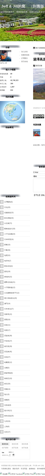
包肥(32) (7, 255)
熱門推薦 (25, 448)
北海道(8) (7, 405)
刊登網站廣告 (6, 469)
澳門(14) (7, 303)
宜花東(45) (8, 352)
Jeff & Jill (3, 63)
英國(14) (7, 389)
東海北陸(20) (9, 416)
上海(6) (6, 426)
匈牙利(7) (7, 261)
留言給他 (24, 61)
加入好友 (24, 52)
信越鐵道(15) (9, 213)
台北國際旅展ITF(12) (11, 293)
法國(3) (6, 368)
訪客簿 (3, 21)
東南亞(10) (8, 378)
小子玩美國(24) (9, 234)
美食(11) (7, 325)
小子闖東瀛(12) (9, 287)
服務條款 (32, 469)
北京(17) (7, 432)
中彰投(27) (8, 341)
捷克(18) (7, 271)
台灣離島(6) (8, 202)
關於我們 (16, 469)
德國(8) (6, 400)
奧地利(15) (8, 277)
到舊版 (38, 6)
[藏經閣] (5, 454)
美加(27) (7, 357)
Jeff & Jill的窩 (13, 6)
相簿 (2, 16)
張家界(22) (8, 314)
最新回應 (15, 444)
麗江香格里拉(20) (10, 298)
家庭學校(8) (8, 373)
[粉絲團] (1, 473)
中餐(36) (7, 250)
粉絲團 (5, 474)
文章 (2, 12)
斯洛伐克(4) (8, 266)
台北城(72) (8, 223)
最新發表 (5, 444)
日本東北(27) (9, 309)
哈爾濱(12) (8, 362)
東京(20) (7, 384)
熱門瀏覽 (5, 448)
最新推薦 (25, 444)
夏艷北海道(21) (9, 282)
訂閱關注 (24, 58)
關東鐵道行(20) (9, 229)
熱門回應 (15, 448)
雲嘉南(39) (8, 336)
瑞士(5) (6, 394)
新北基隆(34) (9, 218)
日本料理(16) (9, 239)
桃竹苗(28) (8, 346)
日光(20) (7, 207)
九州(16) (7, 421)
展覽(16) (7, 319)
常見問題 (24, 469)
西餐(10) (7, 245)
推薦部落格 (25, 55)
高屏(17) (7, 330)
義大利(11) (8, 410)
